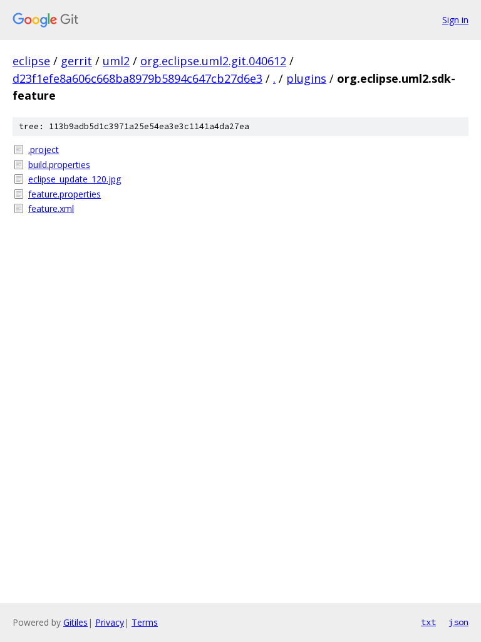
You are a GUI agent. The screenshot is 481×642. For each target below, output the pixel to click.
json (458, 622)
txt (428, 622)
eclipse (31, 60)
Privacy (109, 622)
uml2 (116, 60)
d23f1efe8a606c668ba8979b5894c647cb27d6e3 (137, 78)
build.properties (59, 165)
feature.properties (64, 194)
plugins (306, 78)
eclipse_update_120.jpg (74, 179)
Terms (145, 622)
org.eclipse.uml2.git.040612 (213, 60)
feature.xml (51, 208)
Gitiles (75, 622)
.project (43, 149)
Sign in (455, 20)
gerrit (76, 60)
